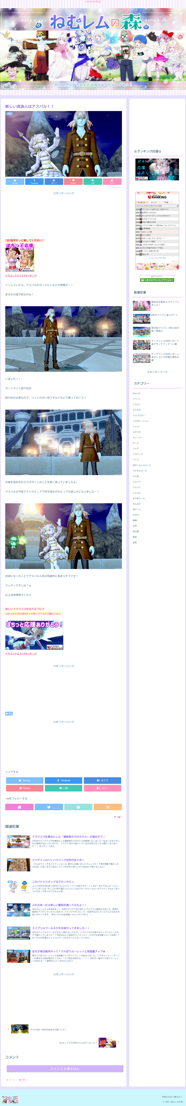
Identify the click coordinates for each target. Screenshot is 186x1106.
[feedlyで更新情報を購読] (78, 807)
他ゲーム (137, 509)
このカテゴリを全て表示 (157, 258)
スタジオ (137, 432)
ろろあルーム (139, 498)
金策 (135, 542)
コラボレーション (141, 421)
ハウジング (138, 454)
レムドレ (137, 487)
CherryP (136, 393)
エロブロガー (139, 415)
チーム (136, 443)
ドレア (136, 448)
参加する (175, 261)
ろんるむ (137, 504)
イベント (137, 399)
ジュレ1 (136, 426)
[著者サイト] (19, 807)
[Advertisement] (63, 744)
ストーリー (138, 437)
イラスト (137, 404)
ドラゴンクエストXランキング (21, 276)
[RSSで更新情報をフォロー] (108, 807)
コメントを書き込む (65, 1068)
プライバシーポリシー (172, 1097)
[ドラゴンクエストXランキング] (34, 648)
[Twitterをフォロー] (49, 807)
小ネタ (136, 515)
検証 (135, 537)
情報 (10, 713)
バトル (136, 460)
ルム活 (136, 476)
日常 (135, 526)
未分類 (136, 531)
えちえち (137, 410)
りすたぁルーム (140, 471)
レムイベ (137, 482)
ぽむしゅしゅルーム (142, 465)
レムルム (137, 493)
